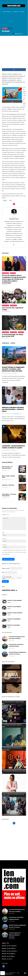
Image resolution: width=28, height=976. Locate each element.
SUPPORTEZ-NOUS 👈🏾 (9, 590)
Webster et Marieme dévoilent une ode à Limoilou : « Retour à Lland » (13, 409)
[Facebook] (14, 823)
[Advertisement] (14, 52)
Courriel (4, 538)
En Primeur (5, 273)
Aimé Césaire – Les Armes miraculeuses (9, 494)
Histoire (13, 273)
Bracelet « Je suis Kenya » (8, 956)
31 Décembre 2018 (6, 311)
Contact (18, 972)
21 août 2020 (5, 487)
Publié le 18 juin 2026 (7, 450)
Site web (4, 544)
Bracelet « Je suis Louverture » (9, 951)
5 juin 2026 (5, 470)
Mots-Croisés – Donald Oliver (8, 476)
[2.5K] (14, 442)
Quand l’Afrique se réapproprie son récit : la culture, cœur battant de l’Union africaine (13, 369)
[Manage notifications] (25, 973)
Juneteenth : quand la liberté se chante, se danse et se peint (13, 447)
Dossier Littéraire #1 (12, 972)
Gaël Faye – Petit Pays (8, 485)
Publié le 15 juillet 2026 (7, 373)
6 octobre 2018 (6, 338)
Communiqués (16, 413)
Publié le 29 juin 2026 (7, 413)
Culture (5, 28)
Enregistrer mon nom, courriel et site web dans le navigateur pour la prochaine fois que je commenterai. (14, 552)
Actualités (5, 305)
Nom (3, 532)
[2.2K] (14, 364)
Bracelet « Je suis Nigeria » (8, 953)
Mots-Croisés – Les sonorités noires (7, 467)
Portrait (21, 332)
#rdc (10, 200)
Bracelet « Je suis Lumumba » (9, 945)
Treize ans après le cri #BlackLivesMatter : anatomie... (15, 935)
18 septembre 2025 (6, 479)
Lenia (15, 373)
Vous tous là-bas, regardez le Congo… (12, 309)
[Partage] (14, 69)
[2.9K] (14, 404)
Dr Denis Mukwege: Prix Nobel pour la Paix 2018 (12, 335)
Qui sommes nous (5, 972)
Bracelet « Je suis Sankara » (9, 948)
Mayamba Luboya (18, 33)
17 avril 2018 (5, 497)
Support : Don (5, 943)
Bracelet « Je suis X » (7, 959)
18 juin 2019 (5, 284)
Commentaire (5, 514)
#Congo (5, 200)
